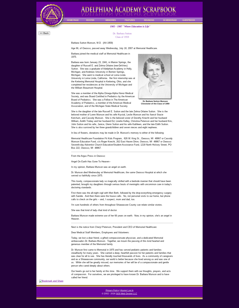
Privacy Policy (112, 290)
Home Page (73, 20)
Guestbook (188, 20)
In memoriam (170, 20)
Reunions (149, 20)
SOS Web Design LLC (126, 293)
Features (130, 20)
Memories (111, 20)
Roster (90, 20)
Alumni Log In (126, 290)
